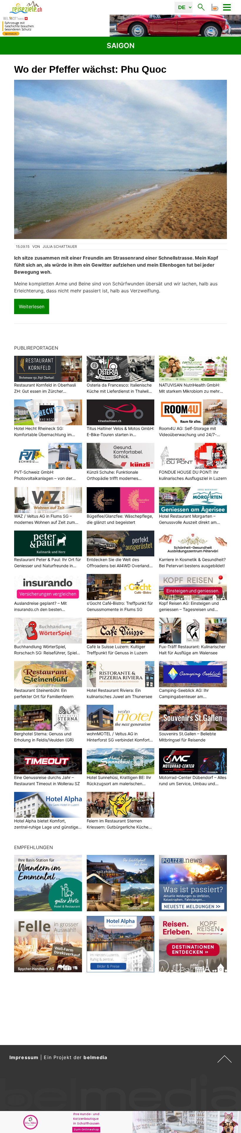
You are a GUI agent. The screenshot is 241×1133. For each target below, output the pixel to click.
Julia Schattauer (60, 246)
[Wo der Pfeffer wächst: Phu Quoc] (120, 159)
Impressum (24, 1057)
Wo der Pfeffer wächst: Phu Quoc (90, 69)
